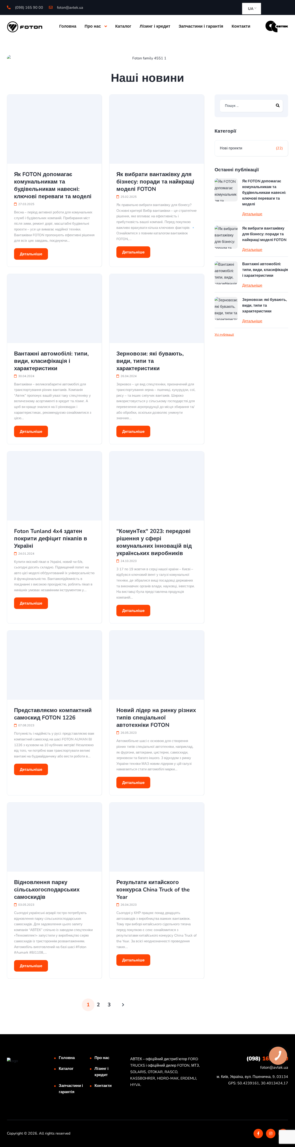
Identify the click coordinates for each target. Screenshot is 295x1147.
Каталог (123, 26)
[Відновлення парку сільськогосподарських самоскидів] (54, 837)
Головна (67, 26)
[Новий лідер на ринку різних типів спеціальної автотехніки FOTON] (156, 665)
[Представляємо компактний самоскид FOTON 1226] (54, 665)
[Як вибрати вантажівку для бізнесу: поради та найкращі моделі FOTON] (156, 129)
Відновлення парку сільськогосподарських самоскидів (47, 890)
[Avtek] (277, 26)
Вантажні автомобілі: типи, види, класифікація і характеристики (51, 361)
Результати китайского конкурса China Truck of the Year (153, 890)
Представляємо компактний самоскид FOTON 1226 (53, 714)
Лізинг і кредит (155, 26)
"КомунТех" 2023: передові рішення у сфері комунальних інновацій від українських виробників (154, 542)
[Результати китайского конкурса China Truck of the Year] (156, 837)
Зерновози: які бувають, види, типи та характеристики (150, 361)
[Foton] (24, 26)
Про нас (93, 26)
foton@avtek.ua (69, 7)
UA (251, 8)
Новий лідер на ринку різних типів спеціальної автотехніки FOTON (156, 718)
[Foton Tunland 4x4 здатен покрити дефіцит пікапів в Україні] (54, 486)
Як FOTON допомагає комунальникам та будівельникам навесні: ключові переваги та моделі (52, 185)
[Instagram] (270, 1133)
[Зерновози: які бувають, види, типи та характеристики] (156, 308)
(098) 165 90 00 (28, 7)
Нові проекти (231, 148)
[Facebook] (258, 1133)
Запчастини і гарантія (201, 26)
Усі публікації (224, 335)
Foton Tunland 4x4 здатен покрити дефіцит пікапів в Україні (50, 538)
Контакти (241, 26)
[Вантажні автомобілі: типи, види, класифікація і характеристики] (54, 308)
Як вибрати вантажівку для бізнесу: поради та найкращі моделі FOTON (155, 182)
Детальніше (31, 254)
